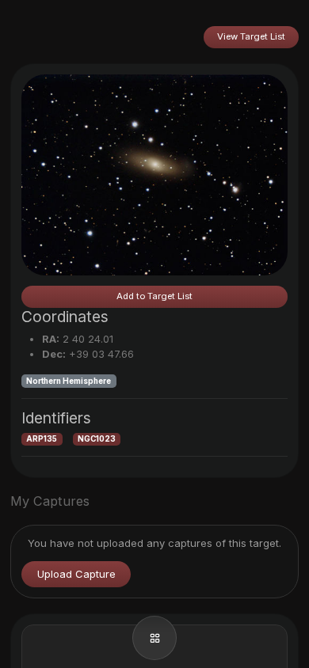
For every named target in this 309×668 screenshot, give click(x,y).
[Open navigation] (154, 638)
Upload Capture (76, 573)
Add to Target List (154, 296)
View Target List (251, 36)
